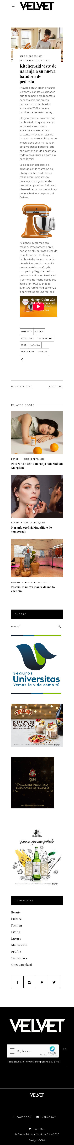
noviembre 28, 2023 (35, 582)
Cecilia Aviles (31, 60)
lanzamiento (45, 338)
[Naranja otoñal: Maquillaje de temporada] (37, 496)
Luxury (16, 938)
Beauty (15, 459)
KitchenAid (27, 338)
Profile (16, 952)
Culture (16, 919)
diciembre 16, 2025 (34, 459)
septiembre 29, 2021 (31, 56)
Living (15, 932)
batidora (26, 332)
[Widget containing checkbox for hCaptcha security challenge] (33, 1051)
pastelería (27, 351)
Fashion (15, 582)
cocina (39, 332)
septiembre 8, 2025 (34, 523)
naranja (35, 345)
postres (42, 351)
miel (24, 345)
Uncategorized (21, 965)
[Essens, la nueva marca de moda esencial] (37, 558)
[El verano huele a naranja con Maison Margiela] (37, 432)
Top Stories (19, 958)
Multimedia (19, 945)
